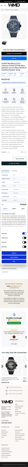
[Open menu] (2, 5)
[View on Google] (14, 336)
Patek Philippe (18, 408)
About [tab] (23, 208)
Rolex (16, 404)
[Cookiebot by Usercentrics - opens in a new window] (20, 205)
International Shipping (6, 451)
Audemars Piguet (19, 406)
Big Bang (16, 9)
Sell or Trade (15, 163)
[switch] (24, 238)
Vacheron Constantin (20, 413)
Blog (2, 437)
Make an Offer (20, 158)
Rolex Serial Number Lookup (19, 440)
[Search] (5, 5)
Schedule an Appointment (14, 53)
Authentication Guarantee (4, 432)
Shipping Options (5, 450)
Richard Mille (18, 411)
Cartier (16, 409)
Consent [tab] (5, 208)
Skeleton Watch (5, 272)
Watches (7, 9)
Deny (14, 261)
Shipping (14, 170)
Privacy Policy (4, 457)
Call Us (14, 58)
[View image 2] (4, 43)
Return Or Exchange (6, 455)
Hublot (11, 9)
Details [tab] (14, 208)
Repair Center (18, 437)
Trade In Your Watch (19, 433)
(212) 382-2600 (21, 1)
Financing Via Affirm (19, 435)
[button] (1, 337)
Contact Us (4, 435)
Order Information (5, 448)
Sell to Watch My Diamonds (19, 431)
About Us (3, 430)
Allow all (14, 253)
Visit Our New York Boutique (14, 49)
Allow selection (14, 257)
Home (2, 9)
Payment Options (5, 453)
